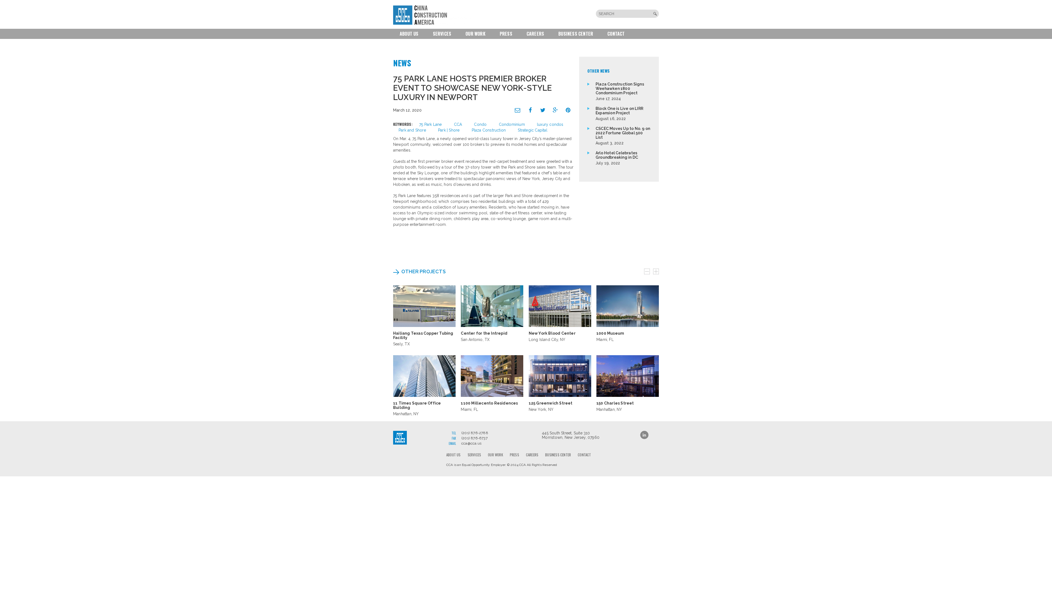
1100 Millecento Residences (489, 403)
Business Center (575, 33)
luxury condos (550, 124)
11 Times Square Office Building (417, 405)
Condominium (512, 124)
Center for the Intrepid (484, 333)
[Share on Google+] (555, 110)
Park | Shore (448, 130)
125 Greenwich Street (551, 403)
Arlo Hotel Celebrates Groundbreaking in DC (617, 158)
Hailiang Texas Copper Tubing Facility (423, 335)
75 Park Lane (430, 124)
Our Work (475, 33)
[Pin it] (568, 110)
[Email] (517, 110)
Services (442, 33)
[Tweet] (543, 110)
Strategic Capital (532, 130)
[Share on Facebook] (530, 110)
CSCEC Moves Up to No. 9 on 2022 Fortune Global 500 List (623, 135)
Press (506, 33)
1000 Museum (610, 333)
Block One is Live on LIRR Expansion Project (619, 113)
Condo (480, 124)
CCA (458, 124)
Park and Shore (412, 130)
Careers (535, 33)
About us (409, 33)
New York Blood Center (552, 333)
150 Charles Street (615, 403)
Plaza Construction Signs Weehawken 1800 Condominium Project (620, 91)
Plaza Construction (489, 130)
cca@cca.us (471, 443)
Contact (616, 33)
